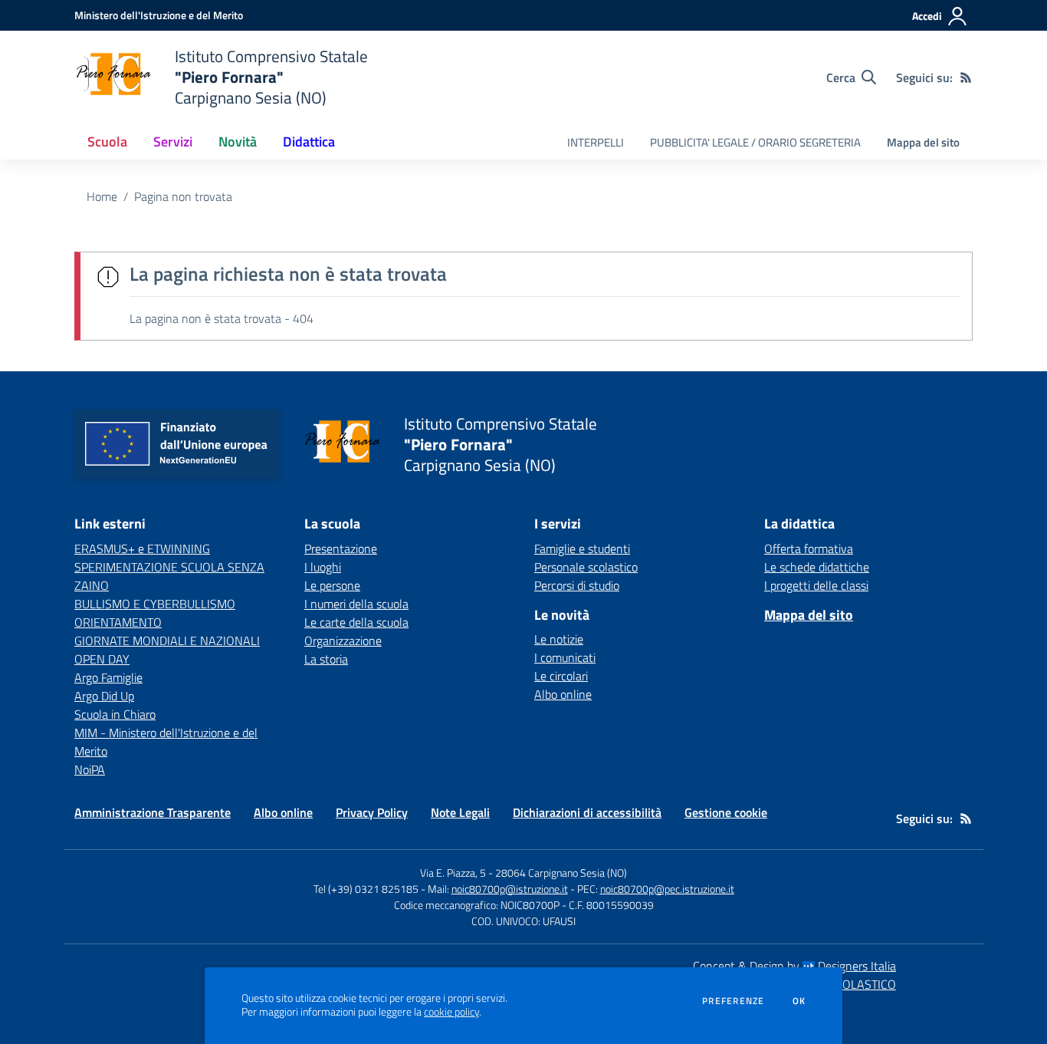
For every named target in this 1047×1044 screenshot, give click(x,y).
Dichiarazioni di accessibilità (587, 812)
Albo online (563, 694)
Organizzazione (343, 640)
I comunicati (565, 657)
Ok (799, 1001)
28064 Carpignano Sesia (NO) (561, 873)
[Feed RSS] (966, 77)
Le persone (332, 585)
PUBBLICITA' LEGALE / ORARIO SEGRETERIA (755, 142)
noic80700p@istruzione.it (509, 889)
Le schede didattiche (816, 567)
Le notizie (558, 639)
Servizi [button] (172, 141)
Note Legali (460, 812)
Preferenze (733, 1001)
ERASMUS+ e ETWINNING (142, 548)
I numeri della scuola (356, 603)
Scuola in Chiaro (115, 714)
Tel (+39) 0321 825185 (365, 889)
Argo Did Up (104, 696)
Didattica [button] (309, 141)
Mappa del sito (923, 142)
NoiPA (89, 769)
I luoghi (322, 567)
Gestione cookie (725, 812)
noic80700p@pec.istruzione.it (667, 889)
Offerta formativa (808, 548)
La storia (326, 659)
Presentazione (340, 548)
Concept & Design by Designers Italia (794, 966)
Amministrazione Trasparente (152, 812)
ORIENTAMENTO (118, 622)
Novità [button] (237, 141)
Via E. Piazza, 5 (453, 873)
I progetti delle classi (816, 585)
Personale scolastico (586, 567)
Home (102, 196)
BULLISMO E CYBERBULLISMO (154, 603)
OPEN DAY (102, 659)
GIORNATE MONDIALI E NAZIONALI (167, 640)
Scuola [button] (107, 141)
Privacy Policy (372, 812)
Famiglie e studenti (582, 548)
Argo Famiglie (108, 677)
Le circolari (561, 676)
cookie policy (451, 1011)
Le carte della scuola (356, 622)
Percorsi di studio (576, 585)
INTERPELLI (595, 142)
